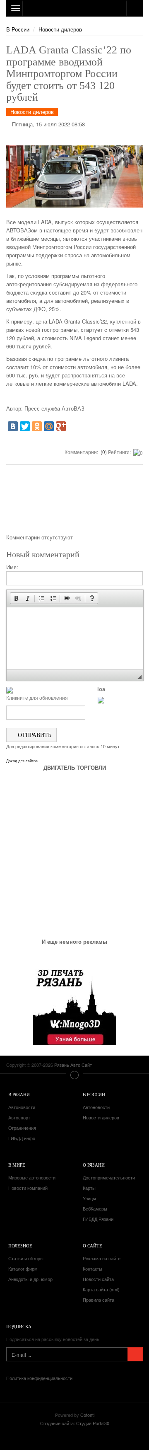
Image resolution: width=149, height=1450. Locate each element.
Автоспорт (19, 1117)
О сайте (92, 1245)
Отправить (33, 735)
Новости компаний (28, 1187)
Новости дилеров (60, 29)
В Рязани (19, 1094)
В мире (16, 1165)
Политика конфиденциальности (39, 1378)
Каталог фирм (23, 1268)
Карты (89, 1187)
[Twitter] (25, 426)
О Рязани (94, 1165)
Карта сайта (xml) (101, 1289)
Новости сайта (98, 1279)
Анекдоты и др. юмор (30, 1279)
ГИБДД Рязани (98, 1219)
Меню (74, 1075)
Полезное (20, 1245)
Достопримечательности (109, 1177)
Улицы (89, 1198)
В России (17, 29)
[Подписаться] (135, 1354)
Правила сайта (98, 1299)
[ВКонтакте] (13, 426)
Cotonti (87, 1414)
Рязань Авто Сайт (74, 8)
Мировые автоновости (31, 1177)
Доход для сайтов (22, 761)
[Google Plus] (61, 426)
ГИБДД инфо (21, 1138)
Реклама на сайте (101, 1258)
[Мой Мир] (49, 426)
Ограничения (22, 1127)
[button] (16, 598)
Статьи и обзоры (25, 1258)
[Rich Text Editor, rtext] (75, 638)
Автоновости (21, 1107)
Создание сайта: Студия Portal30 (74, 1423)
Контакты (92, 1268)
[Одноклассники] (37, 426)
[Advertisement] (74, 502)
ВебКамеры (95, 1208)
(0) (103, 451)
